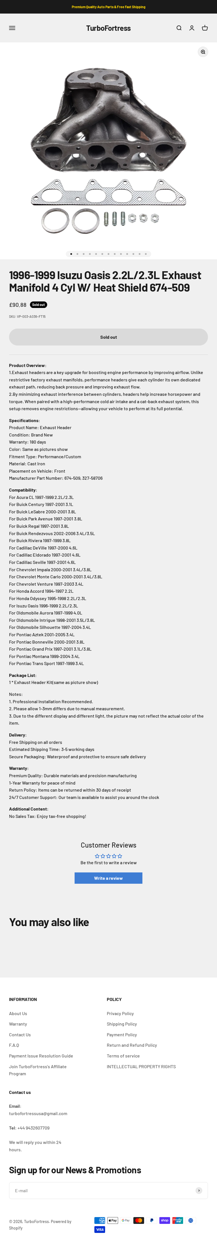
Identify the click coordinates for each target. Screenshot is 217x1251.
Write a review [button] (108, 878)
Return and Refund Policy (132, 1045)
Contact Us (20, 1034)
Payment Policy (122, 1034)
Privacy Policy (120, 1013)
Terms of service (123, 1055)
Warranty (18, 1023)
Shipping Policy (122, 1023)
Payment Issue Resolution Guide (41, 1055)
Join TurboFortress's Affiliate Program (38, 1070)
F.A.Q (14, 1045)
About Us (18, 1013)
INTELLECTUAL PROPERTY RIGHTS (141, 1066)
